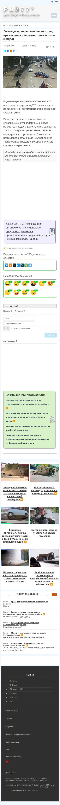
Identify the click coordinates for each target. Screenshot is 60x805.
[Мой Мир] (18, 265)
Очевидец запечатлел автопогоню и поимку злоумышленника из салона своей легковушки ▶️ (15, 493)
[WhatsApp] (26, 265)
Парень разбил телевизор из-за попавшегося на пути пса (21, 624)
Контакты (9, 719)
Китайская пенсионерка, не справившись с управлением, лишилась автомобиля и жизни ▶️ (27, 417)
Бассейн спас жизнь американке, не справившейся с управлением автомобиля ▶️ (27, 404)
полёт (31, 248)
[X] (14, 265)
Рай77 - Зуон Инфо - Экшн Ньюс (18, 790)
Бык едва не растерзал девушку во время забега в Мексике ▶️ (23, 644)
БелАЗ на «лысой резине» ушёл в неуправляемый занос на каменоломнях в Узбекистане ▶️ (44, 578)
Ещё (54, 594)
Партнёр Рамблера (13, 756)
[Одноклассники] (11, 51)
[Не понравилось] (54, 47)
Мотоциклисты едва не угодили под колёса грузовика (44, 533)
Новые (6, 311)
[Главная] (4, 25)
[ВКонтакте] (8, 51)
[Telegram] (14, 51)
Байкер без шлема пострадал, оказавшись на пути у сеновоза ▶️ (44, 490)
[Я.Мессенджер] (5, 51)
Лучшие (19, 311)
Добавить (50, 335)
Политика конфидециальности (18, 734)
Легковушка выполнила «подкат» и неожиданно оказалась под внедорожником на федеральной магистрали (27, 439)
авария (15, 248)
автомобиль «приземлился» (38, 152)
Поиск (56, 2)
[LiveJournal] (22, 265)
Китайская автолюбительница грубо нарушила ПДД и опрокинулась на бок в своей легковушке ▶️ (15, 536)
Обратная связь (12, 711)
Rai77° (12, 46)
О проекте (9, 726)
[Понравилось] (47, 47)
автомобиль (23, 248)
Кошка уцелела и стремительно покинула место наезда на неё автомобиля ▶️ (24, 613)
